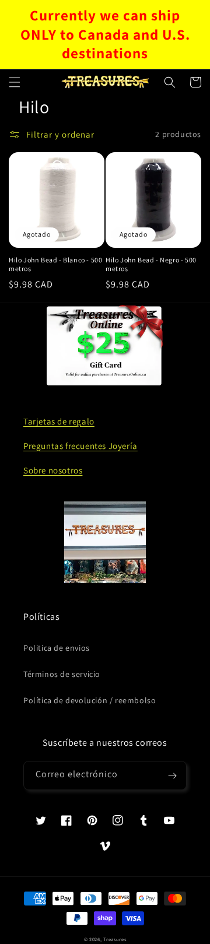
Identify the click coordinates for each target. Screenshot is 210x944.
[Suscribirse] (172, 775)
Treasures (114, 939)
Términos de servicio (61, 674)
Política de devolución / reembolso (89, 700)
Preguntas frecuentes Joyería (80, 445)
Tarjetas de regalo (58, 421)
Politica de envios (56, 648)
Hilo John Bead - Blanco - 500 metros (55, 264)
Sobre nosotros (52, 470)
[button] (14, 82)
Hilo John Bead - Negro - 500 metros (151, 264)
